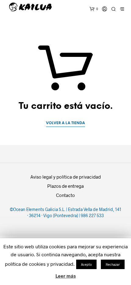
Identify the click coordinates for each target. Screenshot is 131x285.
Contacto (65, 195)
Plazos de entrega (65, 186)
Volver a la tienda (65, 123)
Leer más (65, 276)
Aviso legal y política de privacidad (65, 177)
